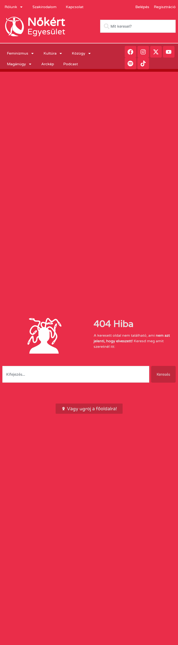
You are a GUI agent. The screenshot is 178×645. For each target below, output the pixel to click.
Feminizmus (17, 53)
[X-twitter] (156, 52)
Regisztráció (165, 7)
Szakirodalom (44, 7)
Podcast (70, 64)
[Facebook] (130, 52)
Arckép (47, 64)
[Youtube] (169, 52)
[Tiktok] (143, 63)
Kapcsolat (74, 7)
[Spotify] (130, 63)
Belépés (142, 7)
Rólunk (11, 7)
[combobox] (138, 26)
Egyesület (46, 32)
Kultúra (50, 53)
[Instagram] (143, 52)
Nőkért (46, 22)
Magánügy (16, 64)
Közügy (78, 53)
